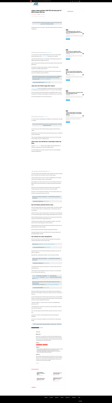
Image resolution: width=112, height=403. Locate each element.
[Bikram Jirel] (33, 347)
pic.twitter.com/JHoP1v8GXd (53, 284)
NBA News (35, 14)
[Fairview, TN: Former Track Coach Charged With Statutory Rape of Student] (50, 374)
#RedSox (34, 275)
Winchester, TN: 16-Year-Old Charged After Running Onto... (57, 379)
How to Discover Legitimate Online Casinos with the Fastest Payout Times (74, 52)
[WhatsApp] (76, 15)
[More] (81, 15)
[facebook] (36, 362)
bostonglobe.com (49, 52)
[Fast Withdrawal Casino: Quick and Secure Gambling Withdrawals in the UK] (74, 25)
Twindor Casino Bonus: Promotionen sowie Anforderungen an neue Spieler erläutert (74, 113)
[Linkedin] (78, 15)
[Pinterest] (74, 1)
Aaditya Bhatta (68, 33)
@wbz (46, 284)
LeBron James (44, 56)
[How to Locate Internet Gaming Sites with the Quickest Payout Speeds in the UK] (74, 65)
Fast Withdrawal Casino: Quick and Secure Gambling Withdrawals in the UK (74, 32)
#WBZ (48, 275)
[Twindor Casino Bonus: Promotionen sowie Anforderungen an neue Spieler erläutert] (74, 106)
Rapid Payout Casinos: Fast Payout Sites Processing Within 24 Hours (74, 93)
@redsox (36, 278)
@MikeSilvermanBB (36, 277)
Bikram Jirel (38, 14)
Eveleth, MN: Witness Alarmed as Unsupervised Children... (41, 373)
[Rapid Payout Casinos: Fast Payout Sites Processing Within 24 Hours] (74, 86)
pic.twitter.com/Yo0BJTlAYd (45, 79)
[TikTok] (76, 1)
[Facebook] (70, 1)
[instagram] (37, 362)
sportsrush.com (46, 116)
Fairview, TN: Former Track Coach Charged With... (57, 373)
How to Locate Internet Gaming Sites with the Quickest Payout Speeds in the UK (74, 72)
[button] (80, 4)
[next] (58, 1)
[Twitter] (78, 1)
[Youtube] (79, 1)
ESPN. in (49, 171)
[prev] (57, 1)
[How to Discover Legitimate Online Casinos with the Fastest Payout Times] (74, 45)
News (32, 14)
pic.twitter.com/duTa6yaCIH (49, 244)
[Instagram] (72, 1)
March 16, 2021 (47, 82)
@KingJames (40, 244)
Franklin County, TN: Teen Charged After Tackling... (41, 379)
